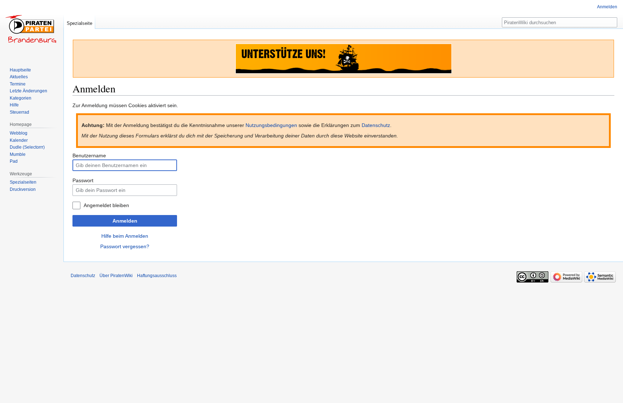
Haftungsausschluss (157, 275)
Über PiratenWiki (116, 275)
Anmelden (124, 221)
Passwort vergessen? (124, 246)
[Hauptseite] (32, 29)
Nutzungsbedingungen (271, 125)
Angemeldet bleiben (106, 205)
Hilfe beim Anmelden (124, 236)
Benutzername (89, 155)
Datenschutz (376, 125)
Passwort (82, 180)
